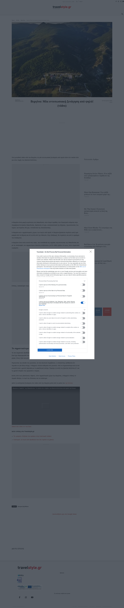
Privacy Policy (71, 356)
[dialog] (62, 304)
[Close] (91, 252)
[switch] (83, 285)
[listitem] (62, 281)
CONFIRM (50, 350)
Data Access (62, 356)
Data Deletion (52, 356)
